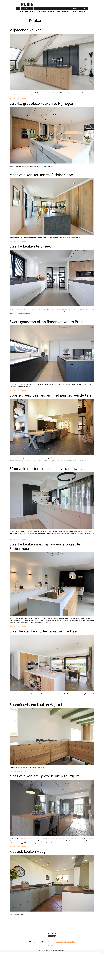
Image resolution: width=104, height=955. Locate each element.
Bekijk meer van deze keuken (18, 98)
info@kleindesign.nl (69, 942)
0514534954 (59, 942)
